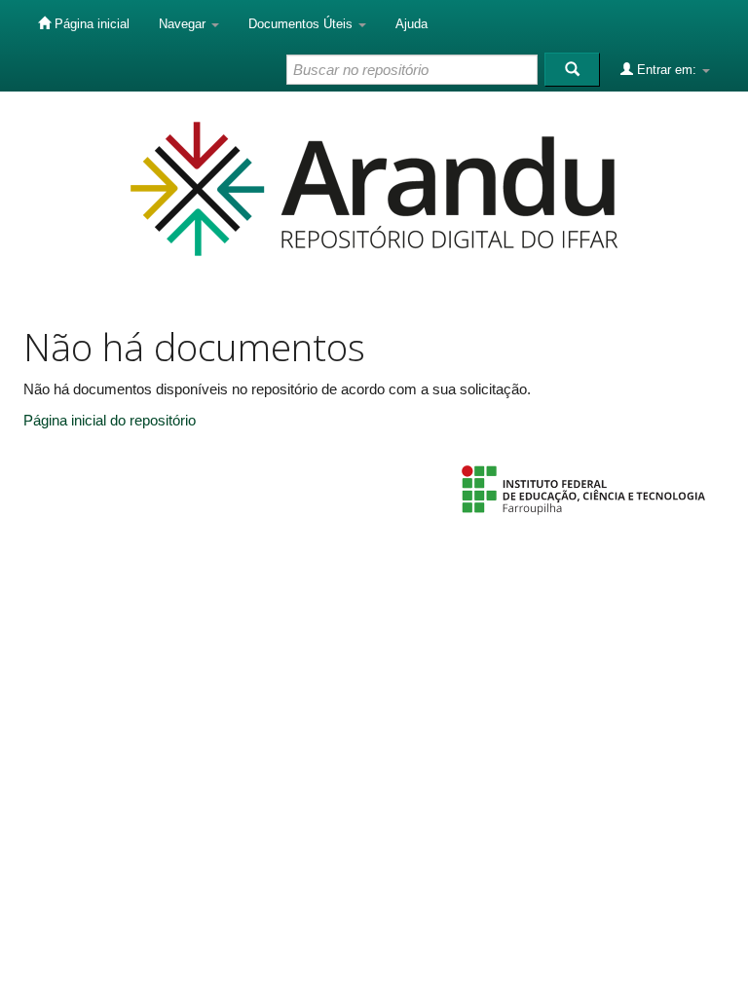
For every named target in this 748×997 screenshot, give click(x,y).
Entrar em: (666, 69)
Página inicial (90, 24)
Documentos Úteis (302, 24)
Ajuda (411, 24)
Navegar (184, 24)
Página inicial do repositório (109, 420)
